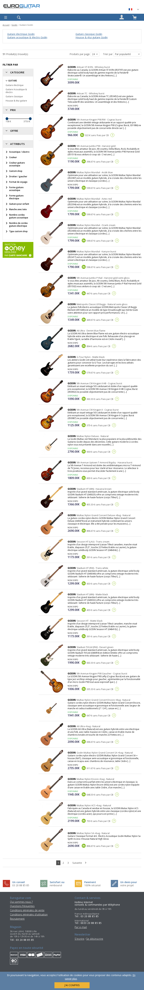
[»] (133, 9)
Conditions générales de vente (27, 910)
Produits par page (80, 54)
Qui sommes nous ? (21, 901)
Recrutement (17, 918)
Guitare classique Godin (89, 34)
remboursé (56, 885)
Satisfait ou (57, 882)
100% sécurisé (92, 885)
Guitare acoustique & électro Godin (27, 37)
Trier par (108, 54)
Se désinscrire (94, 938)
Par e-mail (81, 927)
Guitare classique (14, 96)
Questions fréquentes (22, 906)
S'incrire (79, 938)
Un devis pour (128, 882)
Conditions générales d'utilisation (29, 914)
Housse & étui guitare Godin (92, 37)
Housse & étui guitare (16, 100)
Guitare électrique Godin (21, 34)
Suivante (77, 862)
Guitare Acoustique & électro (16, 91)
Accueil (6, 25)
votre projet (127, 885)
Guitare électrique (15, 85)
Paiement (90, 882)
